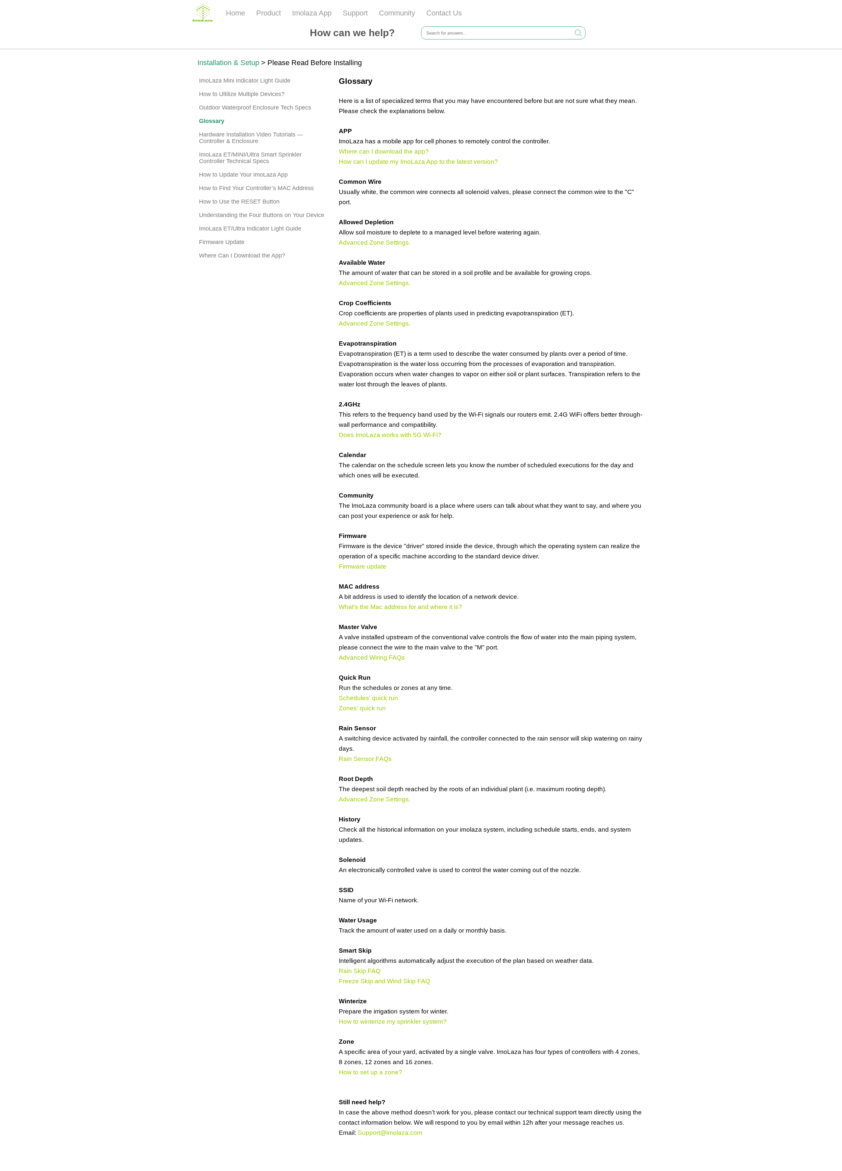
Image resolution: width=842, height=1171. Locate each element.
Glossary (211, 121)
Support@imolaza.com (390, 1132)
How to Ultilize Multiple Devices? (242, 94)
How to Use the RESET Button (239, 201)
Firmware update (362, 566)
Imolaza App (312, 13)
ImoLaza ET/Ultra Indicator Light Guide (250, 228)
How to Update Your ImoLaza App (243, 174)
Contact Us (444, 13)
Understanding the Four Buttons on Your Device (261, 215)
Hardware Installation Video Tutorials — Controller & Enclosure (251, 137)
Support (355, 13)
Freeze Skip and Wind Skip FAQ (384, 981)
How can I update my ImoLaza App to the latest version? (418, 161)
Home (235, 13)
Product (268, 13)
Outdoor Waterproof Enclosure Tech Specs (255, 107)
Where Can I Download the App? (242, 255)
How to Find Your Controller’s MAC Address (256, 188)
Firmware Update (221, 242)
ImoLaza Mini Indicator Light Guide (244, 80)
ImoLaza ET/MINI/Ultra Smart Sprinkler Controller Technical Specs (250, 157)
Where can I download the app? (384, 151)
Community (397, 13)
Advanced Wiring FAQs (372, 657)
